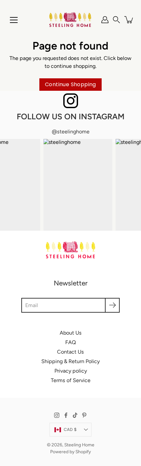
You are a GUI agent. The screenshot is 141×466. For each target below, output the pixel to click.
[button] (116, 19)
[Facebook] (66, 415)
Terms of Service (71, 380)
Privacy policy (70, 371)
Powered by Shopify (70, 451)
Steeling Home (79, 444)
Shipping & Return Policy (70, 361)
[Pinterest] (84, 415)
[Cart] (129, 19)
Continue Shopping (70, 84)
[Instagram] (57, 415)
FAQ (70, 342)
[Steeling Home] (70, 19)
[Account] (105, 19)
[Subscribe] (112, 305)
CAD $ (70, 429)
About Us (71, 333)
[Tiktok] (75, 415)
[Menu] (14, 20)
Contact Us (70, 352)
